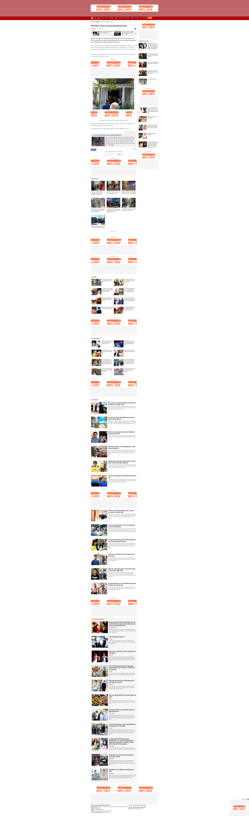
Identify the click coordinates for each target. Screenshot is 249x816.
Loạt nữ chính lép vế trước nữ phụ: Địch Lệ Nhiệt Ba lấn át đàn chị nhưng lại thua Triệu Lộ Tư (107, 362)
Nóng (98, 17)
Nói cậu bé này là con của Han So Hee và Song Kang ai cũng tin (107, 342)
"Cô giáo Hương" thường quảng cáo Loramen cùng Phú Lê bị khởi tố (107, 290)
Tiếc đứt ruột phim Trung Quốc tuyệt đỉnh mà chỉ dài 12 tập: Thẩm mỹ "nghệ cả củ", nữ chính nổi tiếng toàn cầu (152, 144)
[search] (153, 18)
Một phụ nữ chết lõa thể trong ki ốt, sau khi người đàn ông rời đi (98, 227)
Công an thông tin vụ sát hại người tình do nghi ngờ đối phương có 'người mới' (97, 193)
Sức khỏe (112, 21)
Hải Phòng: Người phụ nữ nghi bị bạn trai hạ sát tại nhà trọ (114, 192)
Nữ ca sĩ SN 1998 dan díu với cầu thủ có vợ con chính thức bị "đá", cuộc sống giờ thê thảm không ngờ (152, 110)
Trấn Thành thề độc (151, 79)
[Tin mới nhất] (94, 18)
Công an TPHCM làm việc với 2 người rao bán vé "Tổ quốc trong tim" (129, 308)
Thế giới (107, 21)
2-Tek (137, 17)
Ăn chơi (144, 17)
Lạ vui (128, 17)
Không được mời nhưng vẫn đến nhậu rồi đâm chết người (129, 209)
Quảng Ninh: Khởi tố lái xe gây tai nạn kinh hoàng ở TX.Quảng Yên (129, 192)
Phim (106, 17)
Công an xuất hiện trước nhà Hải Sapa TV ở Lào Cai (107, 281)
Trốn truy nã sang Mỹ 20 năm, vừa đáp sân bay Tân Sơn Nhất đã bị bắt (129, 290)
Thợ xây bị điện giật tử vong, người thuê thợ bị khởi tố (107, 299)
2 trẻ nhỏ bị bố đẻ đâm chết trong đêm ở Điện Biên (107, 135)
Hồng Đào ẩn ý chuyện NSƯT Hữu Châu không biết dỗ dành (152, 72)
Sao (102, 17)
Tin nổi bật (102, 21)
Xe (140, 17)
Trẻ (124, 17)
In (135, 149)
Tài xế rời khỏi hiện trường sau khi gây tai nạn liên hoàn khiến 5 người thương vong (113, 210)
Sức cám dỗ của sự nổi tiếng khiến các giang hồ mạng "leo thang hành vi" (129, 299)
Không (118, 154)
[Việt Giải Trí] (92, 18)
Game (132, 17)
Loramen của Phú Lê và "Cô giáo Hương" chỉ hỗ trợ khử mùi (129, 281)
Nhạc (116, 17)
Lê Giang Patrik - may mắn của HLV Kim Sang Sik (107, 351)
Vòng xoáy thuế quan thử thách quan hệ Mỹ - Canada (129, 370)
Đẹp (120, 17)
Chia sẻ (94, 149)
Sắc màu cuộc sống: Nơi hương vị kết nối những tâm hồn (107, 370)
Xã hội (149, 17)
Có (108, 154)
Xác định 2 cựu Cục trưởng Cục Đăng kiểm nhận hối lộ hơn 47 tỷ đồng (127, 33)
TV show (111, 17)
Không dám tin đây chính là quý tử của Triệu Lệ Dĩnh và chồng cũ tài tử (152, 126)
